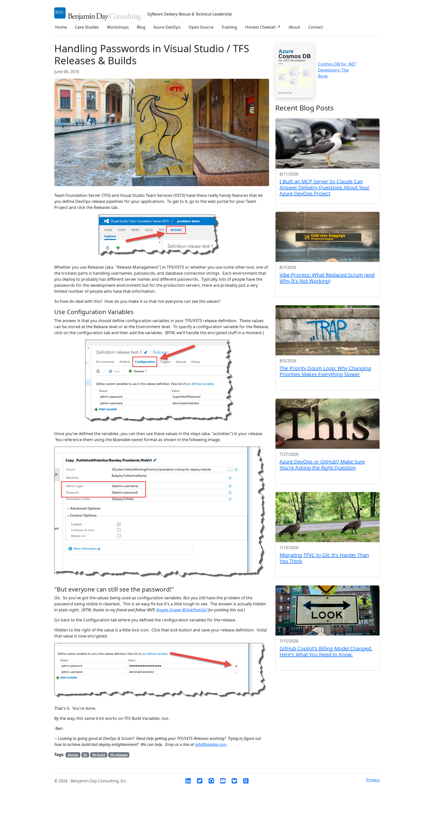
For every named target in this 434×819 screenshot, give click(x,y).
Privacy (373, 780)
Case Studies (87, 27)
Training (229, 27)
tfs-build (98, 755)
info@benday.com (210, 744)
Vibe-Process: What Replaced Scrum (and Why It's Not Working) (327, 277)
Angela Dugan (168, 610)
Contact (315, 27)
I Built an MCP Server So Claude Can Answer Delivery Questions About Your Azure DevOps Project (324, 187)
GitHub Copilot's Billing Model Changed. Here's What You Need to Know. (326, 651)
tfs (85, 755)
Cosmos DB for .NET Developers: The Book (337, 70)
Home (61, 27)
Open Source (201, 27)
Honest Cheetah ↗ (263, 27)
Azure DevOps (167, 27)
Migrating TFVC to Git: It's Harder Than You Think (324, 558)
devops (73, 755)
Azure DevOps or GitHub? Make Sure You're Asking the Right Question (322, 464)
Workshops (118, 27)
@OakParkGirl (194, 610)
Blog (141, 27)
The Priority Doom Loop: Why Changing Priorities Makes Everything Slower (325, 371)
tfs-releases (119, 755)
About (294, 27)
